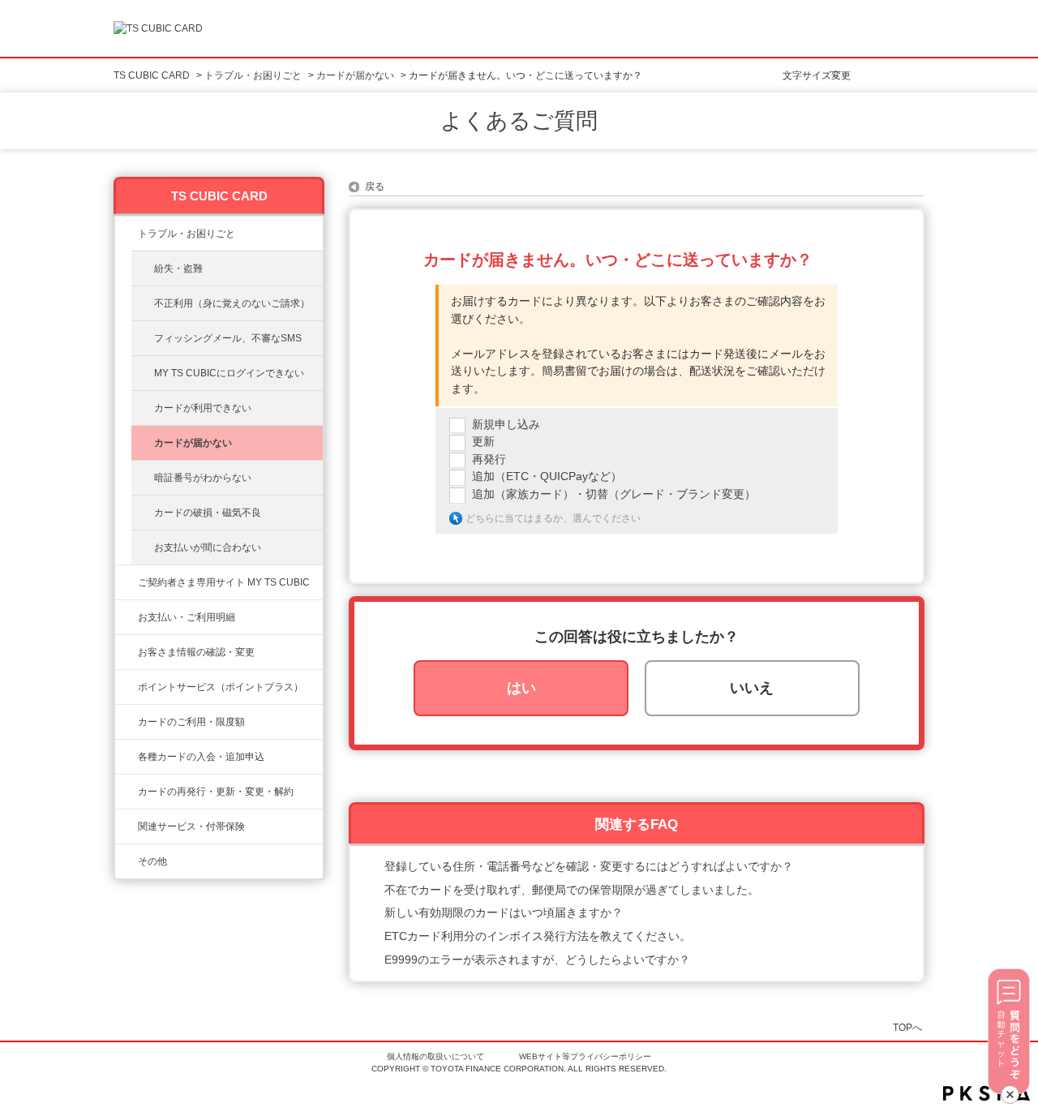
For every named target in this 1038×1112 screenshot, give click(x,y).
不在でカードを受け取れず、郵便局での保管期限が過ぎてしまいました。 (571, 889)
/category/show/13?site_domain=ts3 (126, 617)
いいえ (752, 688)
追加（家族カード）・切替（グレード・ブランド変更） (614, 493)
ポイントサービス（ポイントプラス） (220, 687)
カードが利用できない (202, 408)
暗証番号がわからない (202, 477)
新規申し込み (506, 424)
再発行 (489, 459)
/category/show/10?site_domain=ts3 (126, 582)
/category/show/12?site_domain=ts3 (126, 687)
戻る (374, 186)
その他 (152, 861)
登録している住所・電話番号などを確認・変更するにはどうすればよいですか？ (588, 866)
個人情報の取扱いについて (435, 1056)
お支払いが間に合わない (207, 547)
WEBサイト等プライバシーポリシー (585, 1056)
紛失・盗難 (178, 268)
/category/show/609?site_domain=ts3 (126, 791)
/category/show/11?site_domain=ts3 (126, 233)
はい (521, 688)
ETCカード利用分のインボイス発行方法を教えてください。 (537, 936)
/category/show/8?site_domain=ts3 (126, 722)
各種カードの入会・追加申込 (201, 756)
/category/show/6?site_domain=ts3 (126, 756)
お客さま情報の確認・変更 (196, 652)
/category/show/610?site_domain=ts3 (126, 826)
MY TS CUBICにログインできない (229, 373)
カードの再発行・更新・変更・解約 (216, 791)
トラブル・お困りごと (253, 75)
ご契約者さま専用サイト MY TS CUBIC (224, 582)
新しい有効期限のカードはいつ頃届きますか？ (503, 912)
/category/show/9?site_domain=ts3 (126, 652)
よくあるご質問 (519, 121)
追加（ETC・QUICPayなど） (547, 476)
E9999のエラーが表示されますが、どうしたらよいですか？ (537, 959)
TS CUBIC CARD (152, 75)
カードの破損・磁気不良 (207, 512)
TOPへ (907, 1027)
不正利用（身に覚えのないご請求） (232, 303)
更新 (483, 441)
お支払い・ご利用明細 (186, 617)
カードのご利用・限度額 (191, 722)
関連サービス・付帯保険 (191, 826)
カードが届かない (355, 75)
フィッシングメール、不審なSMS (228, 338)
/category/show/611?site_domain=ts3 (126, 861)
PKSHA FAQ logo (986, 1093)
